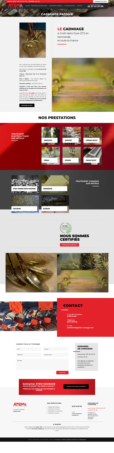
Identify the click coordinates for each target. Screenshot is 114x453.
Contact (79, 5)
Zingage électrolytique (54, 407)
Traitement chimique (53, 413)
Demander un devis (27, 105)
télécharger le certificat (69, 245)
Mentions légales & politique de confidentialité (74, 439)
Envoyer (62, 372)
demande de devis (101, 1)
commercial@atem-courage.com (80, 328)
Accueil (28, 5)
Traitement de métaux (54, 409)
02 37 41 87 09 (95, 6)
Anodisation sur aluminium (55, 411)
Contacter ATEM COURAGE (76, 386)
